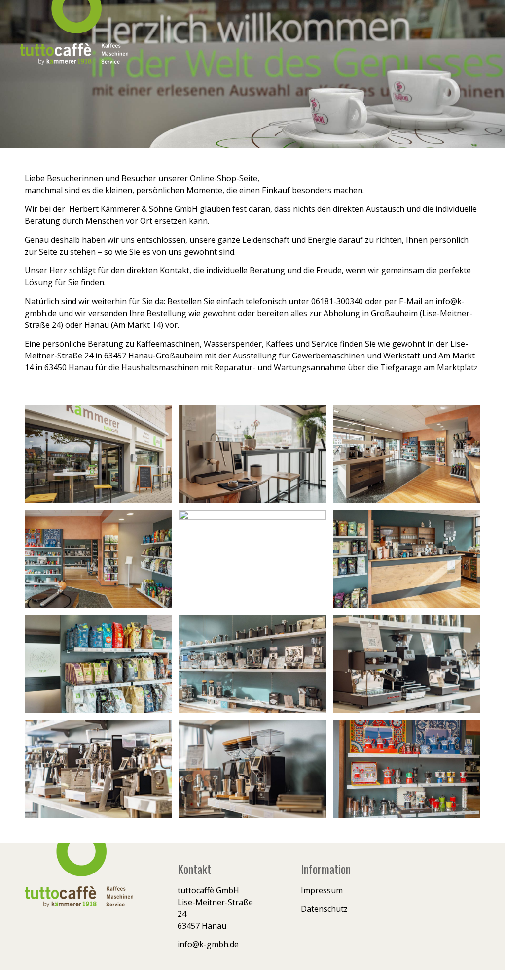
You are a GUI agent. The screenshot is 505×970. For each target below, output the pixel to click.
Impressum (322, 890)
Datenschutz (324, 909)
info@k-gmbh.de (208, 944)
